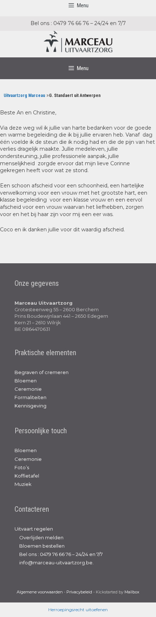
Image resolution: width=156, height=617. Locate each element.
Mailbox (131, 591)
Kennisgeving (30, 406)
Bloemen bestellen (41, 546)
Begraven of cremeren (42, 372)
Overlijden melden (40, 537)
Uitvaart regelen (34, 529)
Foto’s (22, 467)
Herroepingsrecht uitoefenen (78, 609)
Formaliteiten (30, 397)
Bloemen (26, 380)
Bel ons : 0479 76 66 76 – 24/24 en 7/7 (60, 554)
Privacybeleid (79, 591)
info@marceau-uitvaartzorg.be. (56, 562)
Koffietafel (27, 476)
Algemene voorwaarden (40, 591)
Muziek (23, 484)
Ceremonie (28, 389)
